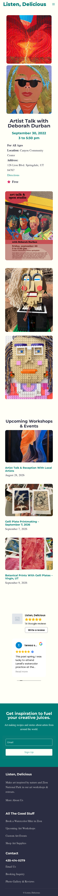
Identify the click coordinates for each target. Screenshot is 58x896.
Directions (13, 175)
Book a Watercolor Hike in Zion (24, 821)
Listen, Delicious (24, 4)
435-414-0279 (15, 860)
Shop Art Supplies (16, 843)
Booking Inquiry (15, 874)
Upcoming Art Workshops (20, 828)
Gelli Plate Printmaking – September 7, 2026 (22, 523)
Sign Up (29, 752)
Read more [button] (22, 671)
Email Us (11, 866)
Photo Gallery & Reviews (20, 881)
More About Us (14, 800)
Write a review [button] (36, 630)
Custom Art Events (16, 836)
